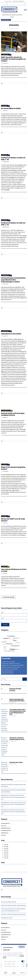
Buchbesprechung (5, 828)
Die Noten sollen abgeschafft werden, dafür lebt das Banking (16, 700)
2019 (5, 857)
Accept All (22, 972)
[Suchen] (24, 679)
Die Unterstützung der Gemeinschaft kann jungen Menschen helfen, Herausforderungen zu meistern (13, 280)
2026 (5, 844)
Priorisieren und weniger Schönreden (8, 901)
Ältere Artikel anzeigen (8, 597)
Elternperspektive (5, 830)
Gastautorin (5, 283)
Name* (2, 612)
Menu (25, 10)
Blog (2, 825)
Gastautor (5, 63)
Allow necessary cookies (10, 961)
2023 (5, 850)
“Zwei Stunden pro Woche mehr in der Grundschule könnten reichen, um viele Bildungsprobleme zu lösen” (17, 712)
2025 (5, 846)
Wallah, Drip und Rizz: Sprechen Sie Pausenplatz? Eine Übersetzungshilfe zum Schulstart (13, 59)
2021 (5, 854)
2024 (5, 848)
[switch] (23, 961)
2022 (5, 852)
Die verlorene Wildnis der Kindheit (11, 108)
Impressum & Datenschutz (18, 1)
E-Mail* (2, 618)
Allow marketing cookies (9, 966)
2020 (5, 856)
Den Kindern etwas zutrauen (16, 762)
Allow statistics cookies (9, 963)
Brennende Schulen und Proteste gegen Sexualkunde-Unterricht (12, 414)
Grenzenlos (4, 833)
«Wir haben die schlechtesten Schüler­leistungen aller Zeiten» (17, 738)
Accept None (5, 972)
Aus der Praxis (4, 823)
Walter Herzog (6, 161)
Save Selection (14, 972)
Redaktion (5, 573)
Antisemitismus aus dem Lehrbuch (11, 334)
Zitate (2, 835)
